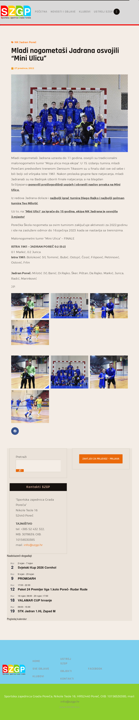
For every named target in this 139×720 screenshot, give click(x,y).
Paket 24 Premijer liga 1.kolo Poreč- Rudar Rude (52, 589)
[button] (15, 431)
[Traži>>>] (20, 470)
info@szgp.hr (33, 545)
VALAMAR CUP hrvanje (35, 600)
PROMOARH (27, 578)
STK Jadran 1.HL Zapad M (36, 611)
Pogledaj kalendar (17, 619)
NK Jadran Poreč (25, 42)
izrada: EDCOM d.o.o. (69, 707)
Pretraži (21, 457)
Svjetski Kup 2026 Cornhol (37, 567)
